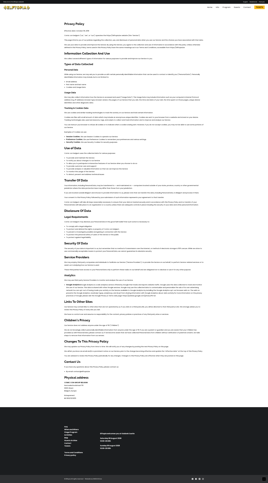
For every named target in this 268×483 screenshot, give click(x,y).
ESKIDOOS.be (97, 479)
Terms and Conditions (73, 452)
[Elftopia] (16, 7)
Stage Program (70, 432)
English (245, 2)
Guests (237, 7)
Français (262, 2)
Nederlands (253, 2)
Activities (68, 435)
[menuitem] (246, 2)
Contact (247, 7)
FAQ (66, 427)
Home (209, 7)
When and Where (71, 429)
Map (66, 438)
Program (227, 7)
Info (217, 7)
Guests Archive (70, 440)
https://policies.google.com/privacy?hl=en (139, 296)
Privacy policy (70, 455)
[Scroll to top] (264, 479)
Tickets (67, 446)
